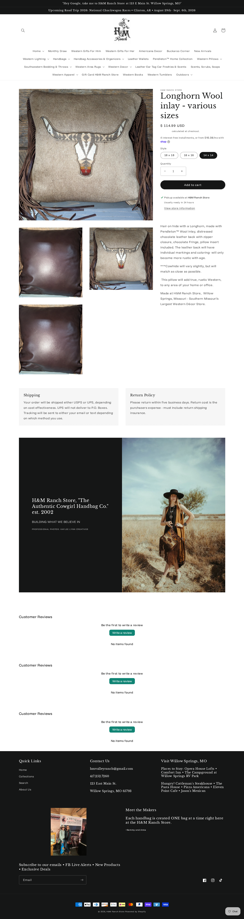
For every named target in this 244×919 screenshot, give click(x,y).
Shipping (165, 131)
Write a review (122, 633)
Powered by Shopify (135, 911)
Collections (26, 776)
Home (23, 769)
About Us (25, 789)
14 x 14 (208, 155)
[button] (23, 30)
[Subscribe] (82, 879)
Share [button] (168, 216)
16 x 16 (189, 155)
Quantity (165, 163)
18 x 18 (169, 155)
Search (23, 783)
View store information (179, 208)
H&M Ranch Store (115, 911)
